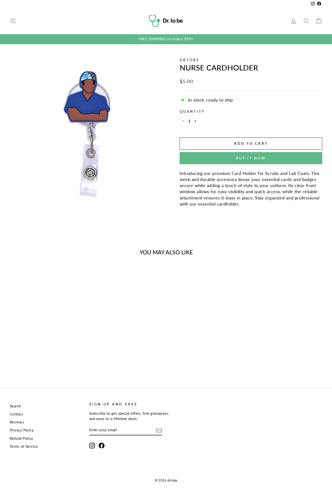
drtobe (190, 60)
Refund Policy (21, 438)
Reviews (17, 422)
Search (15, 406)
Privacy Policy (22, 430)
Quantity (192, 111)
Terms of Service (24, 446)
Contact (16, 414)
